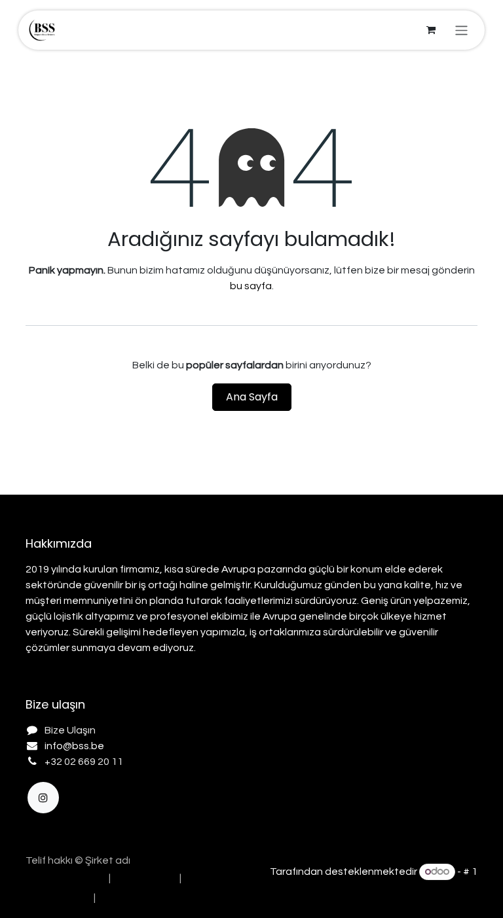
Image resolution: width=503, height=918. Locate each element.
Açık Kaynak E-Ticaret (425, 888)
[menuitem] (64, 878)
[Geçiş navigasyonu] (461, 30)
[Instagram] (43, 797)
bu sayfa (251, 286)
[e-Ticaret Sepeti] (431, 30)
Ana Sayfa (252, 396)
